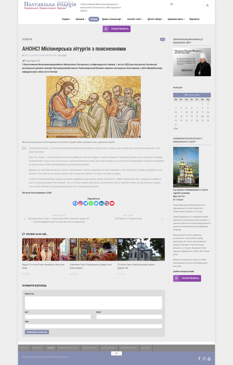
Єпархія (65, 19)
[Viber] (106, 203)
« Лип (175, 128)
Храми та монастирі (111, 19)
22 (202, 116)
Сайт (27, 321)
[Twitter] (96, 203)
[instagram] (204, 359)
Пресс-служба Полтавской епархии (41, 55)
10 (176, 112)
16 (208, 112)
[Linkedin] (101, 203)
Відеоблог (195, 19)
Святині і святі (134, 19)
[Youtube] (112, 203)
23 (208, 116)
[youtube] (209, 359)
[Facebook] (75, 203)
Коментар (30, 294)
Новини (93, 19)
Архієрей (80, 19)
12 (186, 112)
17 (176, 116)
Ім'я (27, 312)
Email (99, 312)
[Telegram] (85, 203)
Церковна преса (175, 19)
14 (197, 112)
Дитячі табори (154, 19)
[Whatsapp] (91, 203)
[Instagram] (80, 203)
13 (192, 112)
